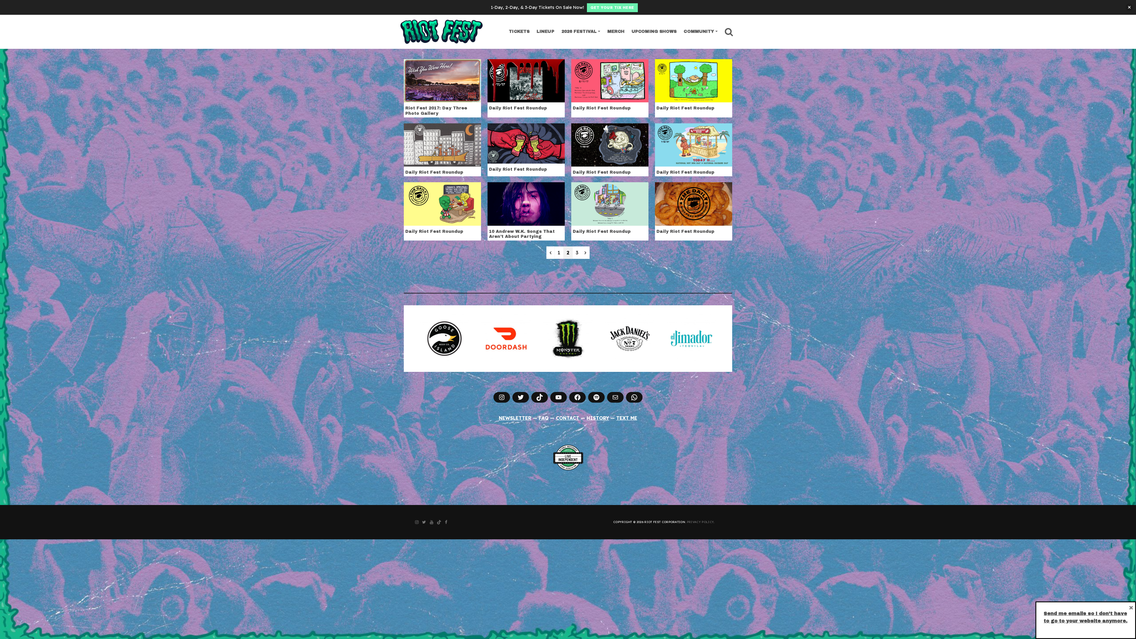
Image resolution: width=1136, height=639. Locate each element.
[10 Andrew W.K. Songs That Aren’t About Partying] (526, 203)
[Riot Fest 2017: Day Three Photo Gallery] (442, 80)
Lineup (545, 31)
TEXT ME (626, 418)
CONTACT (567, 418)
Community (699, 31)
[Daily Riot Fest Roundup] (526, 80)
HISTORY (598, 418)
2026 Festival (579, 31)
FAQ (543, 418)
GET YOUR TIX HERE (612, 8)
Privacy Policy (700, 522)
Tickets (519, 31)
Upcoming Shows (654, 31)
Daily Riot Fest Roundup (518, 108)
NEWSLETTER (515, 418)
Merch (616, 31)
